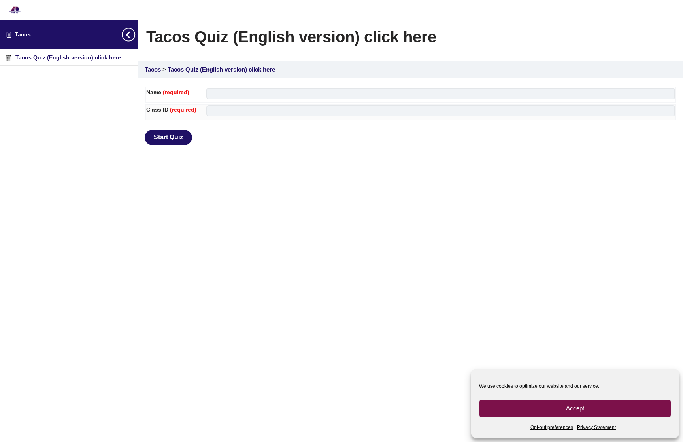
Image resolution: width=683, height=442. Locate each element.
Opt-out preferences (551, 427)
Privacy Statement (596, 427)
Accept (575, 408)
